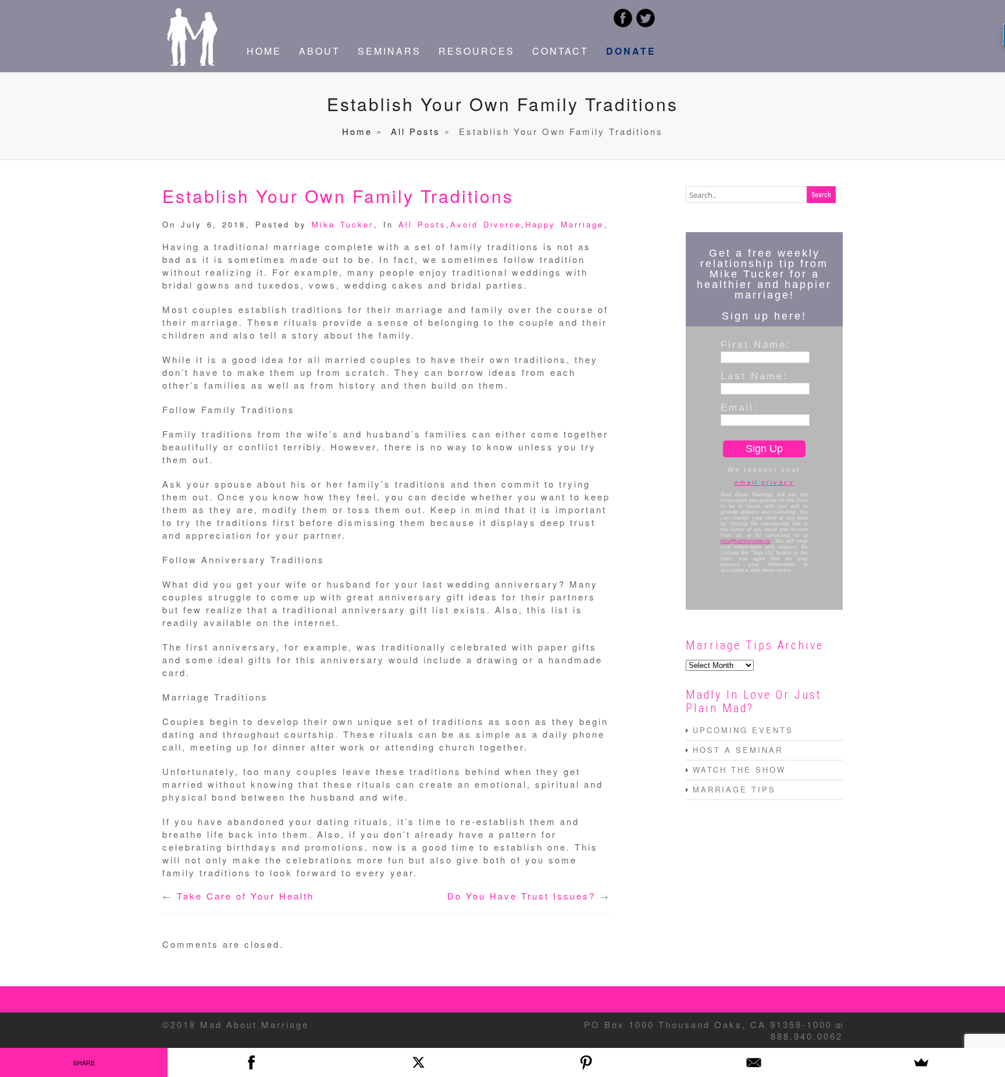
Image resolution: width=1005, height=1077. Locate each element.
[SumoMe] (921, 1062)
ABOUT (319, 51)
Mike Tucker (342, 224)
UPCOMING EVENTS (743, 729)
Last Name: (754, 376)
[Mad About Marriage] (191, 62)
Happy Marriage (564, 224)
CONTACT (560, 51)
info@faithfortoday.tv (746, 541)
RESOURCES (477, 51)
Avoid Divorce (485, 224)
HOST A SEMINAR (738, 749)
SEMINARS (389, 51)
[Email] (754, 1062)
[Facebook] (251, 1062)
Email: (739, 407)
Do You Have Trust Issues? (521, 896)
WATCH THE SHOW (739, 769)
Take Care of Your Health (245, 896)
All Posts (415, 131)
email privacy (764, 482)
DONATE (631, 51)
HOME (264, 51)
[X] (418, 1062)
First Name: (756, 344)
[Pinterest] (586, 1062)
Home (357, 131)
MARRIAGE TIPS (734, 789)
